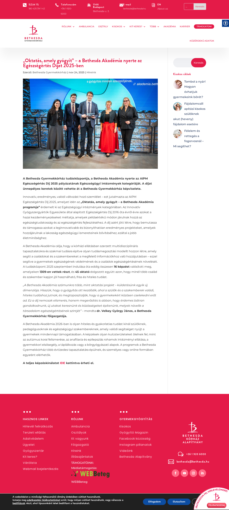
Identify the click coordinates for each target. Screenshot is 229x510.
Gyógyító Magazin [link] (134, 432)
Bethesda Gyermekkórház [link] (50, 72)
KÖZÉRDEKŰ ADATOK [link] (202, 40)
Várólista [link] (30, 463)
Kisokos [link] (117, 26)
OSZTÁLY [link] (103, 26)
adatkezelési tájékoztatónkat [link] (43, 500)
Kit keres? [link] (136, 26)
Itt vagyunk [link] (80, 439)
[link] (33, 33)
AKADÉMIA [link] (170, 26)
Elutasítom (179, 501)
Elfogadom (154, 501)
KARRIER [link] (185, 26)
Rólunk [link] (66, 26)
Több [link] (153, 26)
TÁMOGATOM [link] (204, 26)
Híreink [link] (91, 72)
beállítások (19, 503)
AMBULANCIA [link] (86, 26)
